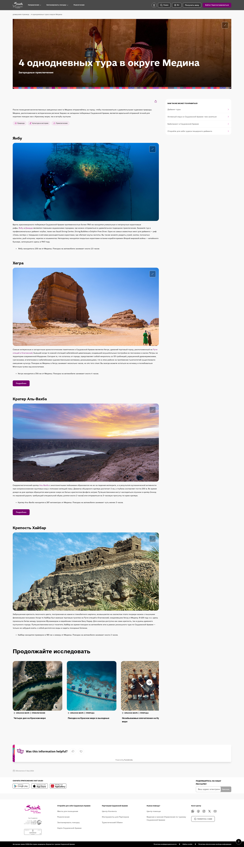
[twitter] (209, 811)
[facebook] (198, 811)
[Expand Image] (152, 149)
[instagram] (204, 811)
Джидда (29, 228)
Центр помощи (154, 811)
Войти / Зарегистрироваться (217, 5)
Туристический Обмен (112, 822)
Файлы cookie (187, 844)
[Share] (156, 101)
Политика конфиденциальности (165, 844)
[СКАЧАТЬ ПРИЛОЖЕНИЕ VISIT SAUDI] (21, 786)
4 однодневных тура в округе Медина (46, 14)
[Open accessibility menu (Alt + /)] (154, 5)
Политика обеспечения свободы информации (214, 844)
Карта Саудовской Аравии (69, 828)
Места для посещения (67, 811)
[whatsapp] (193, 811)
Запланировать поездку (68, 822)
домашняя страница (21, 14)
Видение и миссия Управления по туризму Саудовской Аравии (166, 818)
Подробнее (21, 383)
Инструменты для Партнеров (115, 817)
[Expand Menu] (40, 5)
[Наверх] (238, 841)
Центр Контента (109, 811)
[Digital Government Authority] (33, 832)
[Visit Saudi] (33, 809)
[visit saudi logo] (18, 5)
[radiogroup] (77, 751)
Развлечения (63, 817)
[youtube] (215, 811)
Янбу (21, 228)
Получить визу (192, 5)
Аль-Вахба (44, 485)
